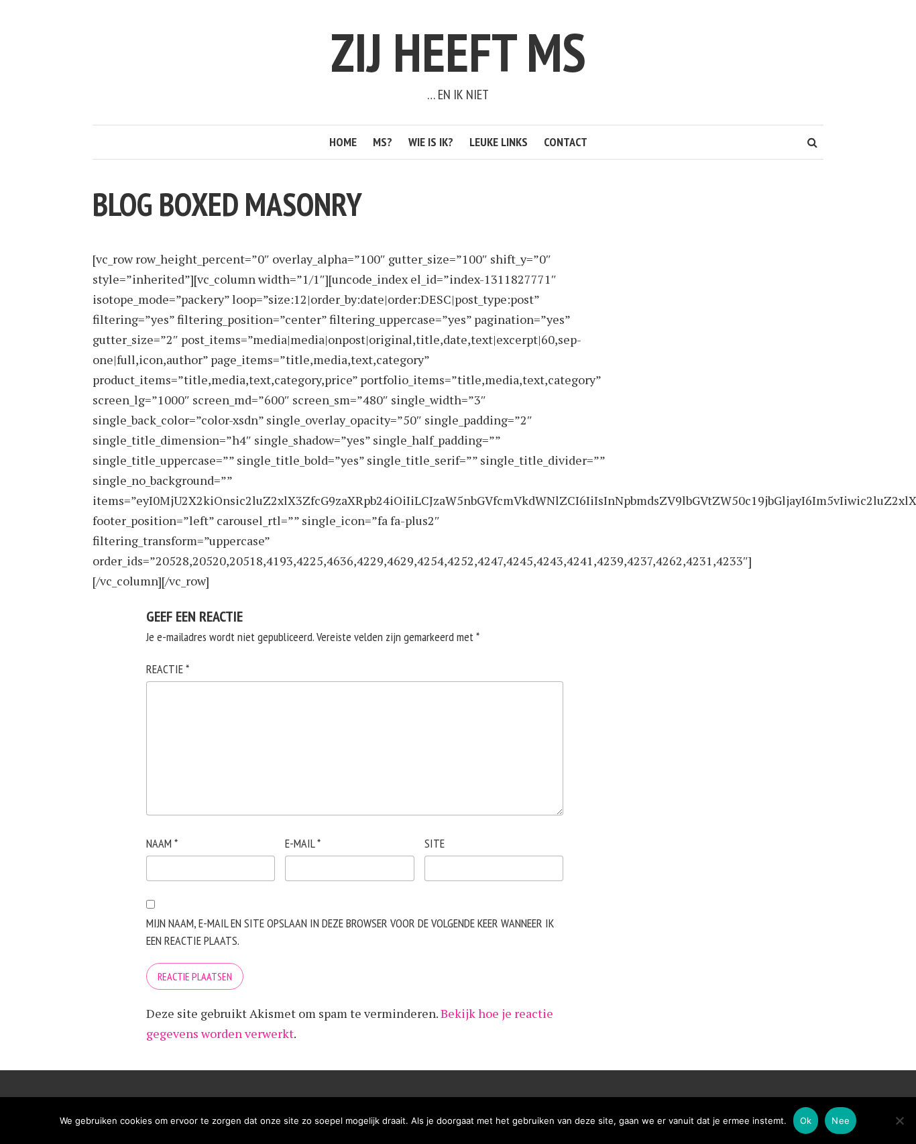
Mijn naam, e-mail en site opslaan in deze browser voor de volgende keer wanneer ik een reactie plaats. (350, 931)
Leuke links (498, 142)
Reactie (167, 669)
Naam (162, 843)
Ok (806, 1120)
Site (434, 843)
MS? (382, 142)
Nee (841, 1120)
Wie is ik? (430, 142)
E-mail (303, 843)
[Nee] (899, 1120)
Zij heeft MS (458, 52)
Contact (565, 142)
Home (343, 142)
